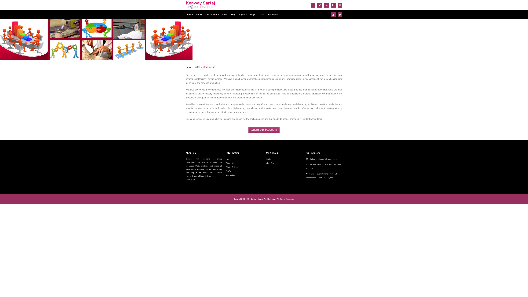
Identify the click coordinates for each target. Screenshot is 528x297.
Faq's (261, 14)
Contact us (272, 14)
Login (252, 14)
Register (243, 14)
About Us (230, 163)
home (189, 67)
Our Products (212, 14)
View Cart (270, 163)
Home (190, 14)
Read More (190, 179)
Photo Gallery (228, 14)
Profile (199, 14)
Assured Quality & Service (264, 130)
